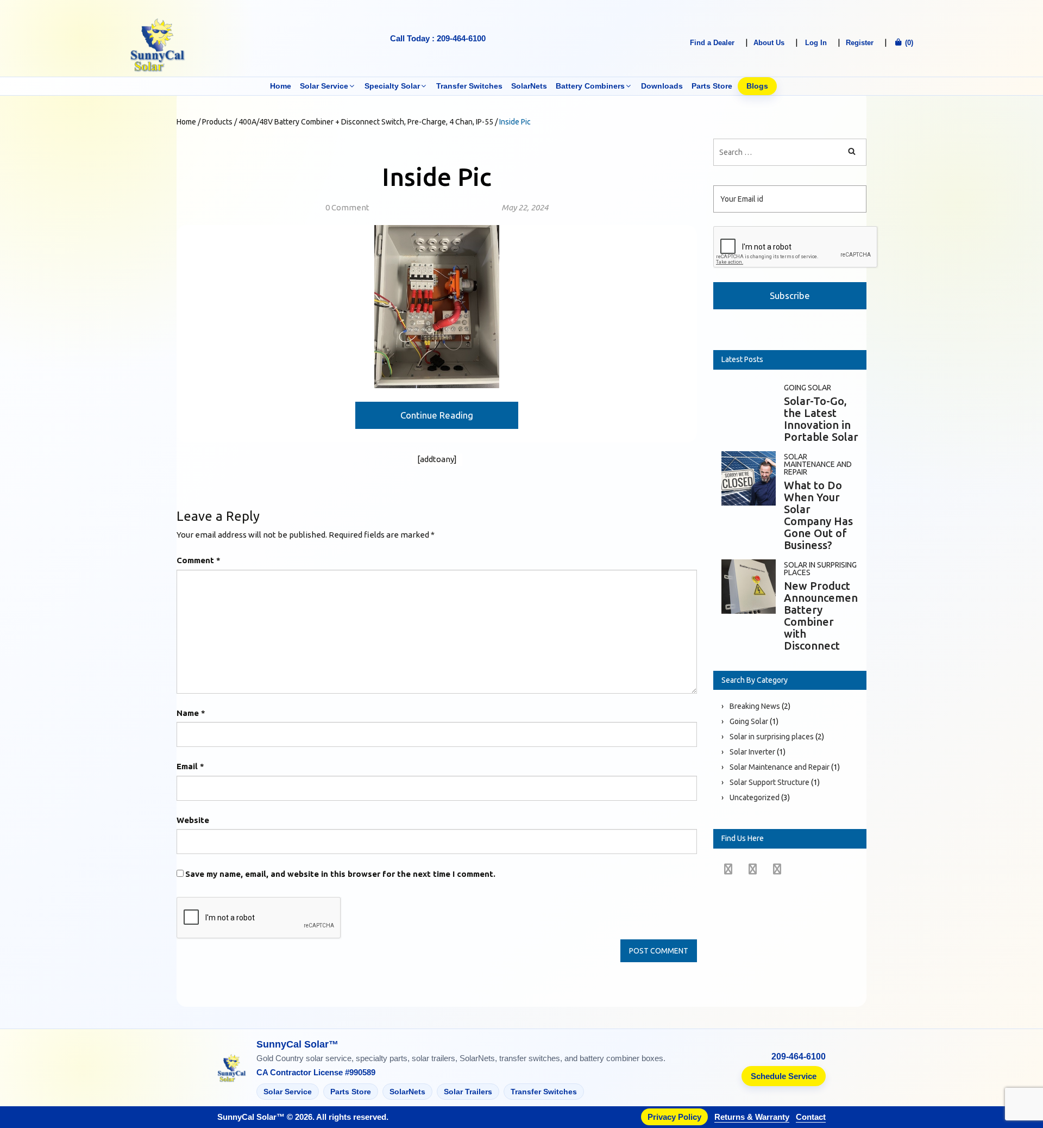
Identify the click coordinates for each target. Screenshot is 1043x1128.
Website (193, 820)
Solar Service (324, 86)
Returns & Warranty (751, 1116)
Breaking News (755, 706)
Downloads (662, 86)
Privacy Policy (674, 1116)
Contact (811, 1116)
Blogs (757, 86)
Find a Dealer (712, 43)
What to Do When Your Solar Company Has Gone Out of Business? (818, 515)
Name (191, 713)
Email (190, 766)
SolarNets (529, 86)
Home (280, 86)
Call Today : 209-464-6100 (438, 38)
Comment (199, 560)
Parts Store (712, 86)
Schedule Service (783, 1076)
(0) (908, 43)
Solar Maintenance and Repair (818, 464)
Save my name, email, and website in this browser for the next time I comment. (340, 873)
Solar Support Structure (769, 782)
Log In (816, 43)
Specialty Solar (392, 86)
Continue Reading (436, 415)
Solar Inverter (752, 751)
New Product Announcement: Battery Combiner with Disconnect (824, 615)
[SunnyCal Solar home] (232, 1069)
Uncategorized (755, 797)
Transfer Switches (469, 86)
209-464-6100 (798, 1056)
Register (860, 43)
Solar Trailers (468, 1091)
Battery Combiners (590, 86)
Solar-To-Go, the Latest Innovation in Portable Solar (821, 419)
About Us (768, 43)
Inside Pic (437, 177)
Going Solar (807, 387)
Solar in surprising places (820, 568)
